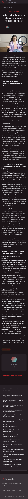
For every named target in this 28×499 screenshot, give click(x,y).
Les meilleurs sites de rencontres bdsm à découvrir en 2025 (13, 450)
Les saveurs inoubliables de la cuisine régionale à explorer (13, 405)
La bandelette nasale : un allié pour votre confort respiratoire (12, 435)
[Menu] (25, 2)
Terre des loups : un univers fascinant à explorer (13, 455)
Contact (19, 490)
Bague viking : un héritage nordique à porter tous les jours (13, 420)
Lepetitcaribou (10, 479)
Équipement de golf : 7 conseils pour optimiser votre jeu (12, 430)
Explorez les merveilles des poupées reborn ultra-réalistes (12, 410)
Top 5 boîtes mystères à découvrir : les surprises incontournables (13, 425)
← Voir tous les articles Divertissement (11, 375)
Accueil (3, 7)
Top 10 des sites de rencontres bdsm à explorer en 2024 (13, 460)
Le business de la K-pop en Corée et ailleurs (12, 445)
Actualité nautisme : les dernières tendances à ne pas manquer (12, 465)
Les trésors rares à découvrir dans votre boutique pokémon (13, 400)
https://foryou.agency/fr (15, 119)
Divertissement (9, 7)
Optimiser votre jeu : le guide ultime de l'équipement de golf (13, 415)
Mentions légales (11, 490)
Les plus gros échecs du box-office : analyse (12, 395)
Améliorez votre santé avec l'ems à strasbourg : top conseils (12, 440)
